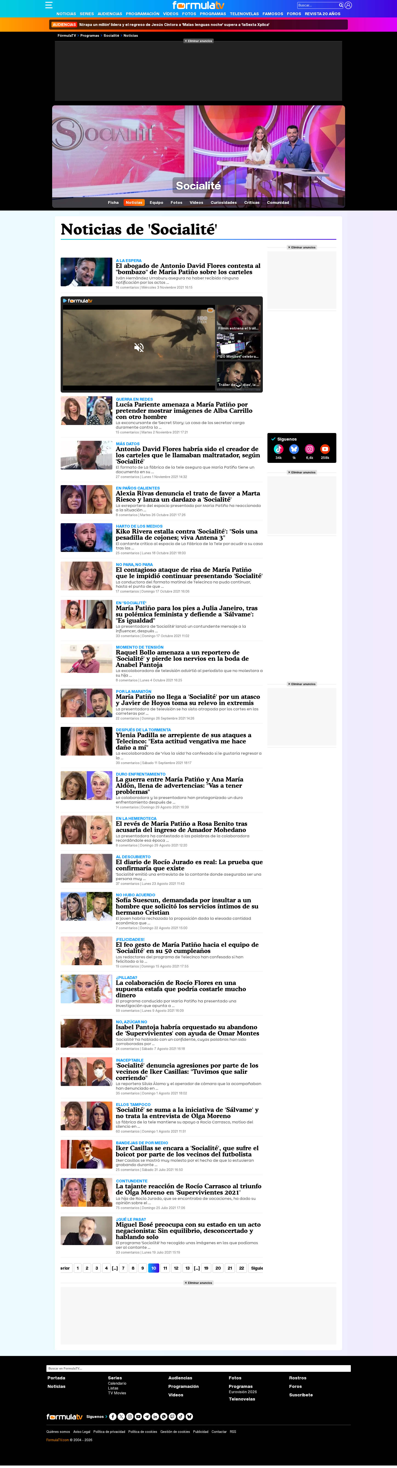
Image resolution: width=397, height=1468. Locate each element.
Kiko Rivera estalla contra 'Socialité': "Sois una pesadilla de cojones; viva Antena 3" (187, 534)
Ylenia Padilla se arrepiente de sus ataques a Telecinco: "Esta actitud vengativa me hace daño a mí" (183, 741)
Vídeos (171, 14)
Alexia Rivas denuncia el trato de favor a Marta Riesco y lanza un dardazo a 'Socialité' (188, 496)
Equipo (156, 202)
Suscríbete (301, 1395)
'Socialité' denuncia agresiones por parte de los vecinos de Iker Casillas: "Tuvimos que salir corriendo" (187, 1071)
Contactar (219, 1431)
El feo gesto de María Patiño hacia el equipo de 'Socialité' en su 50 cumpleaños (187, 947)
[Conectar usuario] (348, 5)
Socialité (111, 35)
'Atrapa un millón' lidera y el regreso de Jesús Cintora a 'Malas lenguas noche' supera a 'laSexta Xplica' (161, 24)
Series (87, 14)
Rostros (297, 1378)
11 (165, 1268)
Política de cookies (142, 1431)
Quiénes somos (58, 1431)
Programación (142, 14)
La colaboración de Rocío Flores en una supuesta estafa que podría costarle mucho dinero (181, 989)
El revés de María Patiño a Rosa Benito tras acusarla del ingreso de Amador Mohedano (181, 826)
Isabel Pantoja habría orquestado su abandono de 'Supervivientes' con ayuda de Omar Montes (187, 1030)
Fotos (189, 14)
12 (176, 1268)
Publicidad (200, 1431)
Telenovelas (244, 14)
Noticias (66, 14)
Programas (213, 14)
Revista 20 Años (322, 14)
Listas (113, 1388)
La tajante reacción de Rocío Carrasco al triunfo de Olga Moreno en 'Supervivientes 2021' (188, 1189)
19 (206, 1268)
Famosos (273, 14)
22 (241, 1268)
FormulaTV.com (57, 1439)
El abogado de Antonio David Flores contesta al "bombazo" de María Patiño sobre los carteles (188, 269)
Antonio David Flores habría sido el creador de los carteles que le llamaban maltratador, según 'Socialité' (188, 455)
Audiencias (110, 14)
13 (187, 1268)
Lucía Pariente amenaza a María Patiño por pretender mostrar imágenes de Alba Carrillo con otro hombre (184, 410)
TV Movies (117, 1393)
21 (230, 1268)
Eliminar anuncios (200, 41)
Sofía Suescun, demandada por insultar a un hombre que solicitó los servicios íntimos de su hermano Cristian (187, 906)
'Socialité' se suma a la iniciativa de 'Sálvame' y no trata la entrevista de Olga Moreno (187, 1112)
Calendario (117, 1383)
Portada (56, 1378)
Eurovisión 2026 (243, 1392)
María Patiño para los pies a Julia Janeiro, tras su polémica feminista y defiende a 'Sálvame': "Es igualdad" (187, 614)
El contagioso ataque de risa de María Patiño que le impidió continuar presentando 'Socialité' (189, 572)
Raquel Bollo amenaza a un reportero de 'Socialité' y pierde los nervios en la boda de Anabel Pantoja (182, 658)
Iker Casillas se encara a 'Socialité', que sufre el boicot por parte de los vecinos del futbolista (187, 1151)
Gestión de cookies (175, 1431)
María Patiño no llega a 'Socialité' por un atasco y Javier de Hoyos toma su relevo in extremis (188, 699)
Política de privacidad (109, 1431)
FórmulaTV (67, 35)
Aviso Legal (81, 1431)
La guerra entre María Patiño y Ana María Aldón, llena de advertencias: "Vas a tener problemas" (179, 785)
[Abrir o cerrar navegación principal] (49, 5)
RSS (233, 1431)
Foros (294, 14)
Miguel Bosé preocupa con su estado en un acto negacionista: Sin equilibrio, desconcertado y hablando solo (188, 1230)
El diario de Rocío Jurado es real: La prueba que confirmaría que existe (189, 865)
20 (218, 1268)
